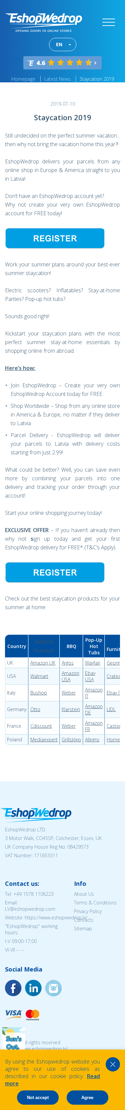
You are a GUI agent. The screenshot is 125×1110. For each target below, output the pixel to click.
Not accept (38, 1097)
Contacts (83, 920)
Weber (69, 693)
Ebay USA (90, 676)
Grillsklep (71, 739)
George (114, 663)
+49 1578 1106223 (33, 894)
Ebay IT (114, 693)
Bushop (38, 693)
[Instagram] (33, 988)
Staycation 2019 (97, 79)
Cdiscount (41, 726)
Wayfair (92, 663)
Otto (35, 709)
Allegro (92, 739)
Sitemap (83, 928)
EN (59, 44)
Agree (87, 1097)
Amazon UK (42, 663)
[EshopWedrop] (43, 22)
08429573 (78, 847)
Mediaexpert (44, 739)
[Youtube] (53, 988)
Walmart (39, 676)
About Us (84, 894)
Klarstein (71, 709)
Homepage (23, 79)
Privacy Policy (88, 911)
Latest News (57, 79)
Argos (68, 663)
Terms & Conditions (95, 902)
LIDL (111, 709)
